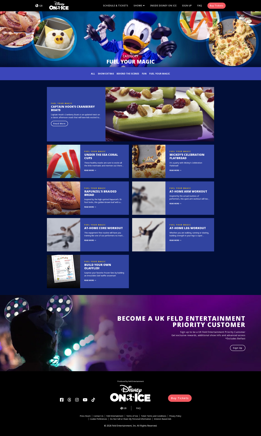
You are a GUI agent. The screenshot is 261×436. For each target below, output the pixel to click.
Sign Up (187, 5)
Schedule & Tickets (115, 5)
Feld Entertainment (114, 416)
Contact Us (98, 416)
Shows (138, 5)
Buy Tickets (216, 5)
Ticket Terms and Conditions (153, 416)
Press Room (85, 416)
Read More (59, 123)
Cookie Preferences (98, 419)
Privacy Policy (175, 416)
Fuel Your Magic (159, 73)
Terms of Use (132, 416)
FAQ (199, 5)
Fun (144, 73)
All (93, 73)
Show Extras (106, 73)
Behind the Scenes (128, 73)
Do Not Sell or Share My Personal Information (130, 419)
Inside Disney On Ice (163, 5)
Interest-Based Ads (162, 419)
